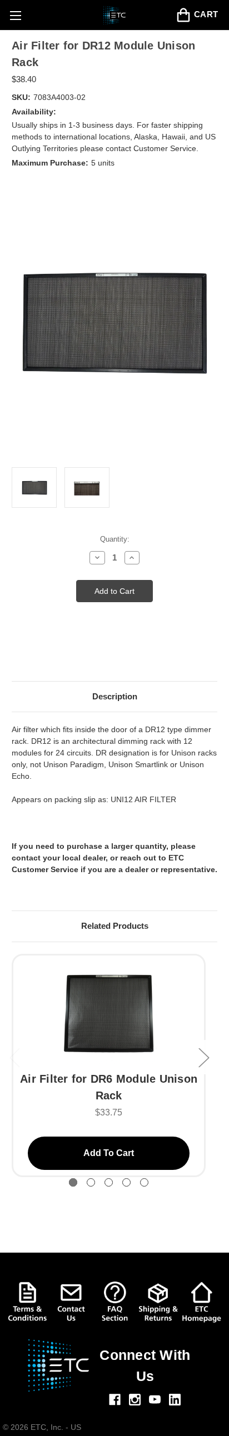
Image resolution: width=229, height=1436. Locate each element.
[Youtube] (155, 1399)
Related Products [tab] (114, 925)
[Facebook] (115, 1399)
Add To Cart (108, 1153)
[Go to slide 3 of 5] (108, 1182)
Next (203, 1057)
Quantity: (115, 539)
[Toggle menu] (15, 15)
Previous (14, 1057)
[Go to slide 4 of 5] (126, 1182)
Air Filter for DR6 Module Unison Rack (108, 1087)
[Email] (17, 652)
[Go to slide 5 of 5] (144, 1182)
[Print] (36, 652)
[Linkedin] (175, 1399)
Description (114, 696)
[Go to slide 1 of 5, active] (73, 1182)
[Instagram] (135, 1399)
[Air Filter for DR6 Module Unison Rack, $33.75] (109, 1013)
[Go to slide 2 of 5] (91, 1182)
